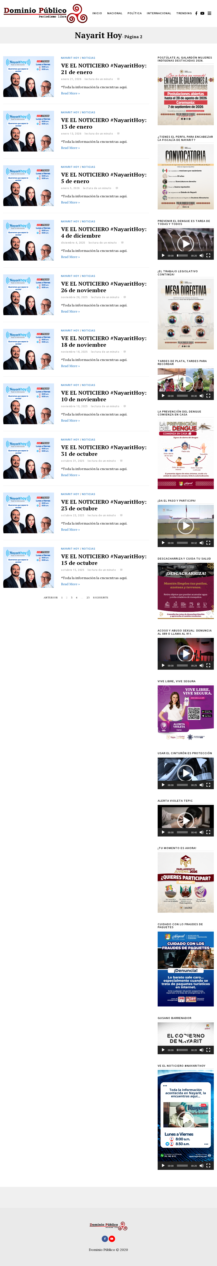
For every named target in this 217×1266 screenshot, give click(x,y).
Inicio (97, 13)
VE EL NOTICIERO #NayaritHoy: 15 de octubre (104, 559)
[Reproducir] (163, 255)
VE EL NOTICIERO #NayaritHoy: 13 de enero (104, 123)
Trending (184, 13)
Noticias (88, 58)
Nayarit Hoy (70, 58)
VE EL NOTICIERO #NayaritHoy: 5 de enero (104, 178)
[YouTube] (202, 13)
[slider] (182, 255)
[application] (186, 244)
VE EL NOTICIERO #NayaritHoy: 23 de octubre (104, 505)
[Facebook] (196, 13)
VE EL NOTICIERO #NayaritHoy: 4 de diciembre (104, 232)
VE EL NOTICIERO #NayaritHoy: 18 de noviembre (104, 341)
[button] (185, 244)
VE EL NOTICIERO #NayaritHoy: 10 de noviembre (104, 396)
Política (135, 13)
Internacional (159, 13)
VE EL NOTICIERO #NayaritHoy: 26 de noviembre (104, 287)
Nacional (114, 13)
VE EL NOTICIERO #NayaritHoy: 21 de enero (104, 69)
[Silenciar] (201, 255)
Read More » (70, 93)
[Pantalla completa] (208, 255)
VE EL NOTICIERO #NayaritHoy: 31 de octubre (104, 450)
